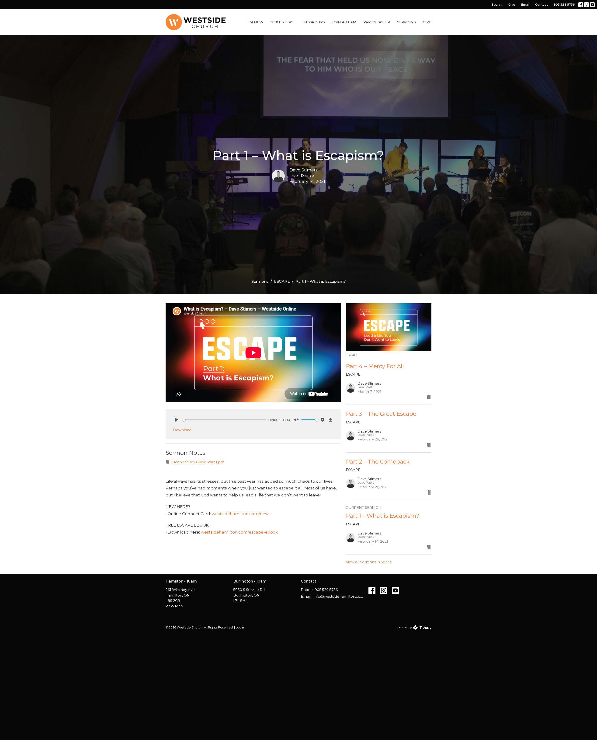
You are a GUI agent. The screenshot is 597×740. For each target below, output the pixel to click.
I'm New (255, 22)
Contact (541, 4)
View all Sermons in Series (368, 562)
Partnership (376, 22)
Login (240, 627)
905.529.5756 (564, 4)
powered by (412, 631)
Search (497, 4)
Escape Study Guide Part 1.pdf (197, 462)
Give (511, 4)
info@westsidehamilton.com (339, 596)
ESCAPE (282, 281)
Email (525, 4)
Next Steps (281, 22)
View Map (174, 606)
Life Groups (312, 22)
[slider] (224, 420)
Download (182, 430)
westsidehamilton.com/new (240, 513)
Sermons (406, 22)
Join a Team (344, 22)
